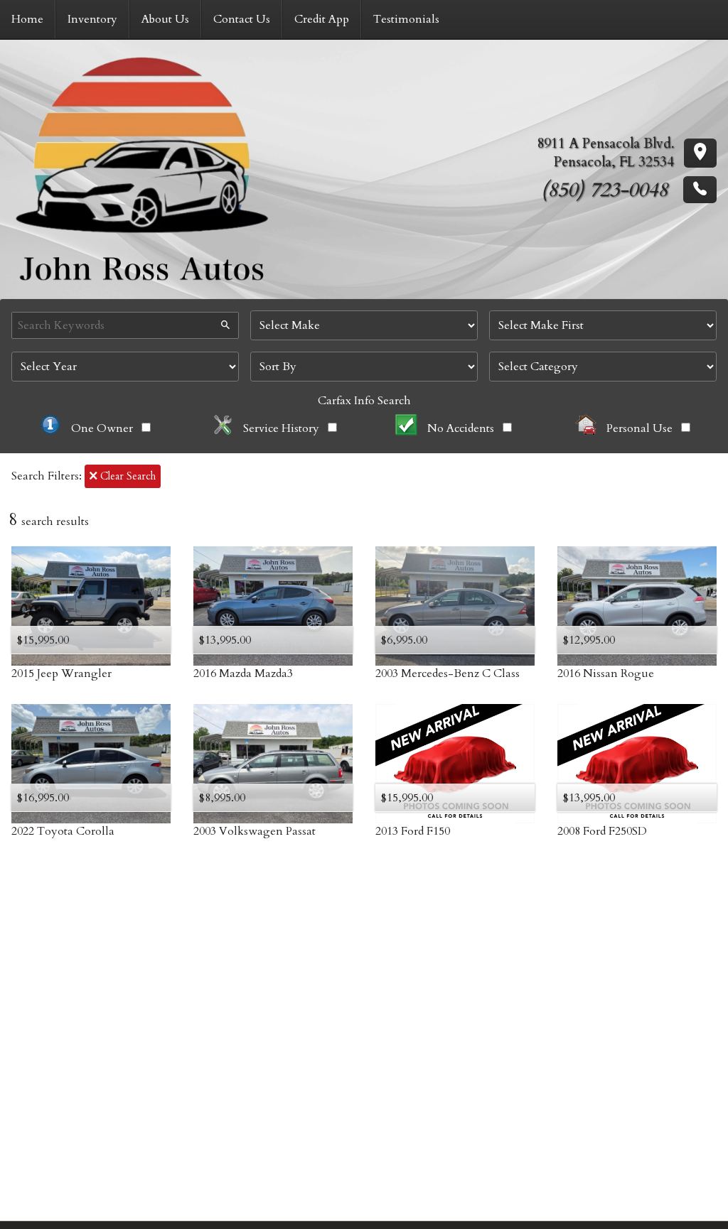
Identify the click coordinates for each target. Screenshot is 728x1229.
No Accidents (460, 428)
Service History (281, 428)
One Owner (102, 428)
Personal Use (639, 428)
